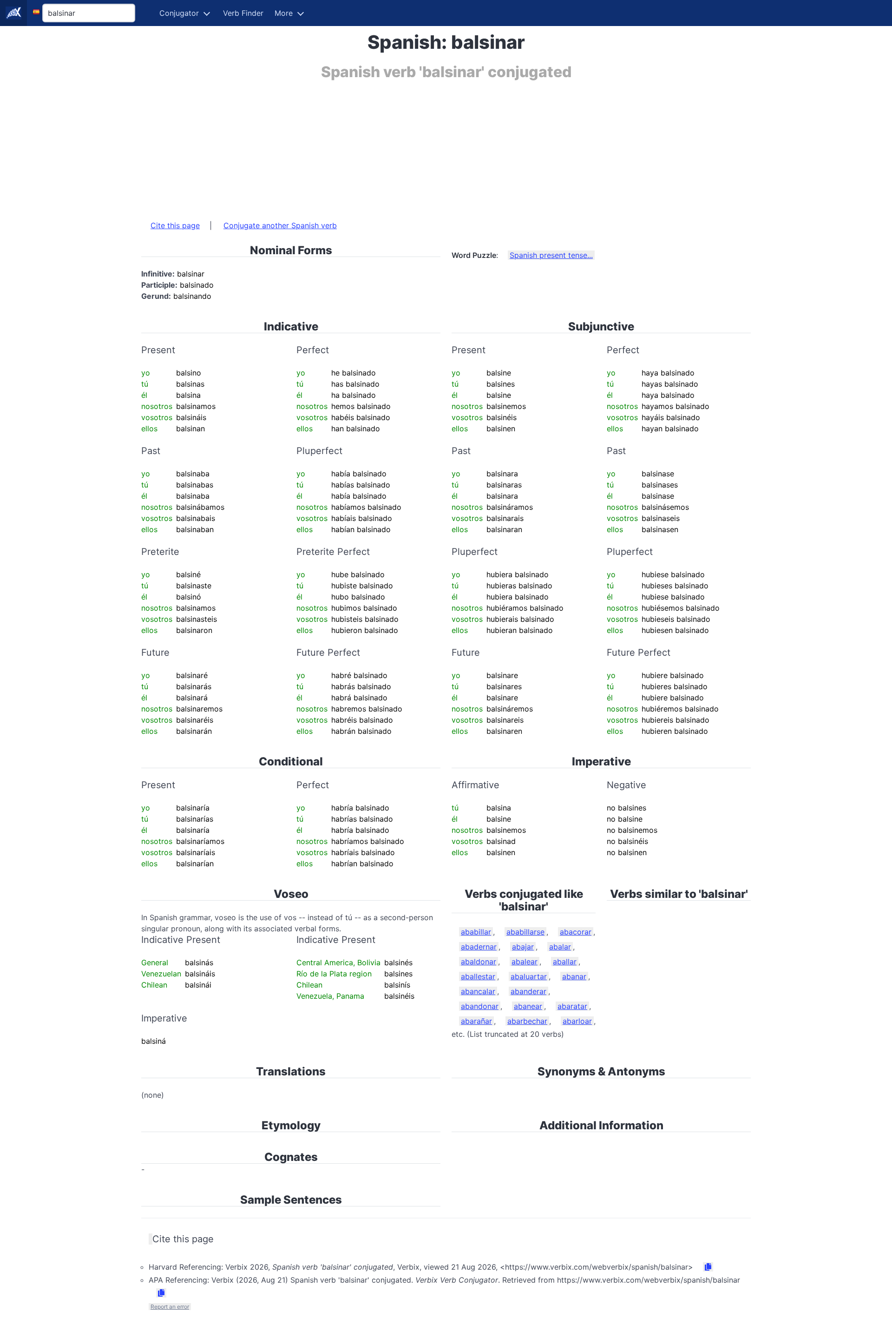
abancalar (478, 991)
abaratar (572, 1006)
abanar (574, 976)
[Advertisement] (420, 145)
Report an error (170, 1306)
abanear (528, 1006)
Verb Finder (243, 13)
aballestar (478, 976)
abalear (525, 961)
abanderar (528, 991)
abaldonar (478, 961)
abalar (560, 946)
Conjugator (179, 13)
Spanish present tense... (551, 255)
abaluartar (529, 976)
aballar (565, 961)
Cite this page (175, 225)
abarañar (476, 1021)
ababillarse (525, 931)
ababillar (476, 931)
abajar (523, 946)
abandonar (479, 1006)
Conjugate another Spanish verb (280, 225)
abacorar (575, 931)
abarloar (577, 1021)
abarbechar (527, 1021)
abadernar (479, 946)
